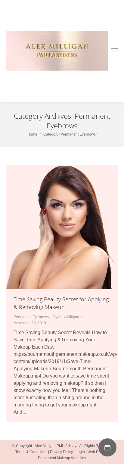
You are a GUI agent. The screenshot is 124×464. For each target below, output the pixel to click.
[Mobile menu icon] (114, 51)
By (66, 317)
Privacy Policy (61, 452)
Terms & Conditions (31, 452)
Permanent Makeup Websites (62, 458)
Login (80, 452)
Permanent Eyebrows (31, 317)
